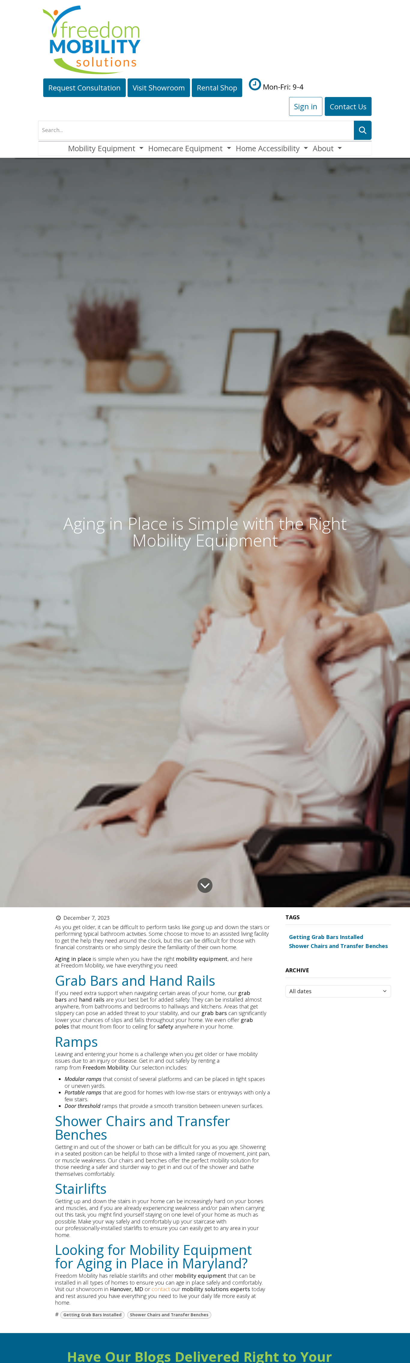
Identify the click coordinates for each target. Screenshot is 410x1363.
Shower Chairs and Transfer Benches (169, 1314)
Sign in (305, 106)
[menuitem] (106, 148)
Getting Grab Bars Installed (92, 1314)
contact (161, 1289)
